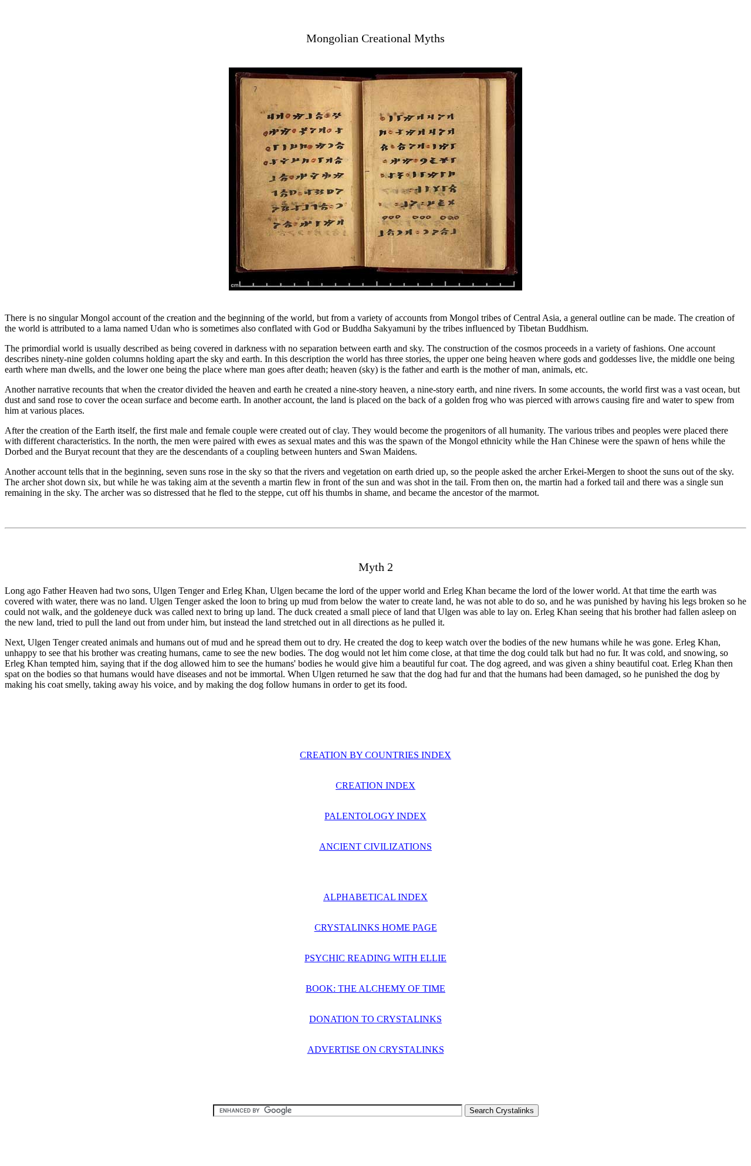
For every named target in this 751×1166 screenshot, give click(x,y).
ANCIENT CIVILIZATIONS (375, 846)
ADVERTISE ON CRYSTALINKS (375, 1050)
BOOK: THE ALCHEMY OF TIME (375, 988)
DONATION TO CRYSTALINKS (375, 1019)
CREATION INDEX (375, 785)
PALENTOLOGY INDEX (375, 816)
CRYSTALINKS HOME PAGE (375, 927)
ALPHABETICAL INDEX (375, 897)
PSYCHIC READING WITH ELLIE (375, 958)
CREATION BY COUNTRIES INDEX (375, 755)
